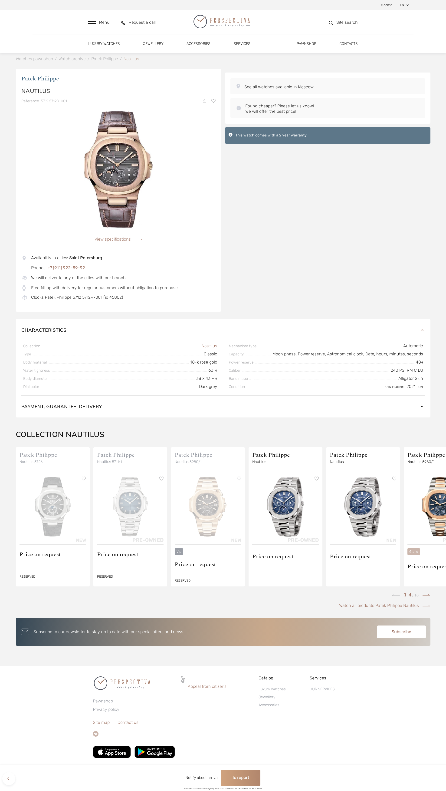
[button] (99, 22)
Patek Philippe (40, 79)
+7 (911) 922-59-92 (66, 267)
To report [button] (240, 777)
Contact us (128, 722)
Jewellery (153, 43)
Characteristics (44, 330)
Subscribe (401, 631)
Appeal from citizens (207, 686)
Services (242, 43)
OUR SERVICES (322, 689)
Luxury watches (104, 43)
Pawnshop (306, 43)
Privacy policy (106, 709)
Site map (101, 722)
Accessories (198, 43)
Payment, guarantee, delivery (61, 406)
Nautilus (209, 345)
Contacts (348, 43)
